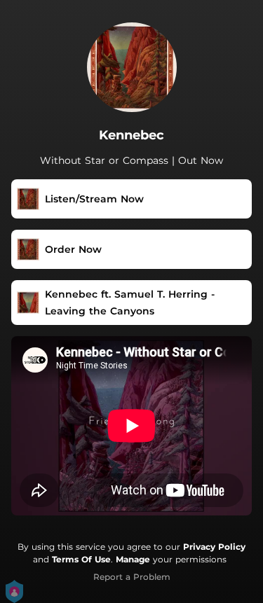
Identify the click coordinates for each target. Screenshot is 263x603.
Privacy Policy (214, 546)
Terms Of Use (81, 559)
